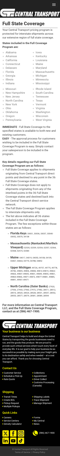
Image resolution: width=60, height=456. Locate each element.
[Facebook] (13, 433)
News (36, 424)
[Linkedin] (6, 441)
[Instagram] (21, 433)
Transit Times (10, 397)
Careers (7, 417)
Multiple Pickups (11, 406)
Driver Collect (40, 379)
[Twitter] (6, 433)
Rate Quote (9, 379)
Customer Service (12, 373)
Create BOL (9, 400)
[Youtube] (13, 441)
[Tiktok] (21, 441)
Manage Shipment (42, 403)
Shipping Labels (41, 397)
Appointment (40, 376)
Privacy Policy (39, 452)
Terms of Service (22, 452)
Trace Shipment (41, 400)
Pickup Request (11, 403)
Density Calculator (12, 424)
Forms (36, 417)
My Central (38, 420)
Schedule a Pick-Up (12, 376)
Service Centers (11, 420)
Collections (39, 373)
